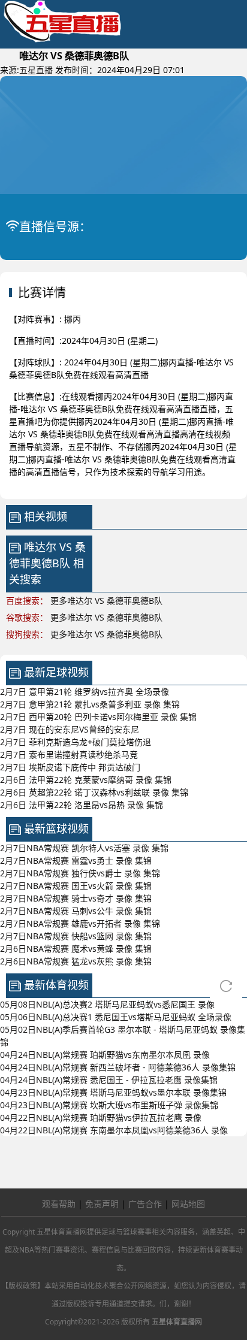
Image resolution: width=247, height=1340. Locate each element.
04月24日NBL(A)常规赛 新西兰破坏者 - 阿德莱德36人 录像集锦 (118, 1067)
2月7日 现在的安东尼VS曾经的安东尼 (69, 729)
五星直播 (36, 69)
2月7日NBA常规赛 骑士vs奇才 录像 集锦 (76, 898)
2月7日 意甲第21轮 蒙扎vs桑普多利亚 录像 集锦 (90, 704)
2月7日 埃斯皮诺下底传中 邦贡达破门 (70, 767)
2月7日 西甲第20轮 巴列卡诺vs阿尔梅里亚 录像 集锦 (98, 716)
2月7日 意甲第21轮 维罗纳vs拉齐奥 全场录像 (84, 691)
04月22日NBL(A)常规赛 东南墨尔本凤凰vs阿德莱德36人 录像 (114, 1130)
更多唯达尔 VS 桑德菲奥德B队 (106, 600)
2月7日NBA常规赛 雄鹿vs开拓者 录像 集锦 (80, 923)
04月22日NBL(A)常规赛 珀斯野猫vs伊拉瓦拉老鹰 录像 (100, 1117)
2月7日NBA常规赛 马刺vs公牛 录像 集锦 (76, 910)
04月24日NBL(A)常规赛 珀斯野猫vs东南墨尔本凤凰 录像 (105, 1054)
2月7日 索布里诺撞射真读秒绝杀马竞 (69, 754)
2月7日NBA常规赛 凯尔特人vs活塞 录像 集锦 (84, 848)
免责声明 (102, 1203)
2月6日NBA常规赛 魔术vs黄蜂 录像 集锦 (76, 948)
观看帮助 (59, 1203)
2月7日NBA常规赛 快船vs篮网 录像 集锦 (76, 936)
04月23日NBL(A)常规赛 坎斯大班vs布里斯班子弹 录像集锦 (109, 1105)
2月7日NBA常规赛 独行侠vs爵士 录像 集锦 (80, 873)
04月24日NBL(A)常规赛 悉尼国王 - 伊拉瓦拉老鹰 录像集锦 (109, 1079)
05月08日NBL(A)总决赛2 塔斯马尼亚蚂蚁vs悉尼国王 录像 (107, 1004)
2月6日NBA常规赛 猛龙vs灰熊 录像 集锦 (76, 961)
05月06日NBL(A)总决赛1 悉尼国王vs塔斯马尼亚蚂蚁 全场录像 (115, 1017)
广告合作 (145, 1203)
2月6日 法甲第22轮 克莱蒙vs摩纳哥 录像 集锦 (85, 779)
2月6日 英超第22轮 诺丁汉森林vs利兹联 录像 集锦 (94, 792)
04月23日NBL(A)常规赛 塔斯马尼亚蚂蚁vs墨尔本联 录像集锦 (113, 1092)
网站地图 (188, 1203)
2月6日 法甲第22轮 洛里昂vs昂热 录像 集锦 (81, 804)
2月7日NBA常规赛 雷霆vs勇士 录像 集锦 (76, 860)
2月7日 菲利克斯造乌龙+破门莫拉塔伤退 (75, 742)
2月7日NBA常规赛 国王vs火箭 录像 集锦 (76, 885)
